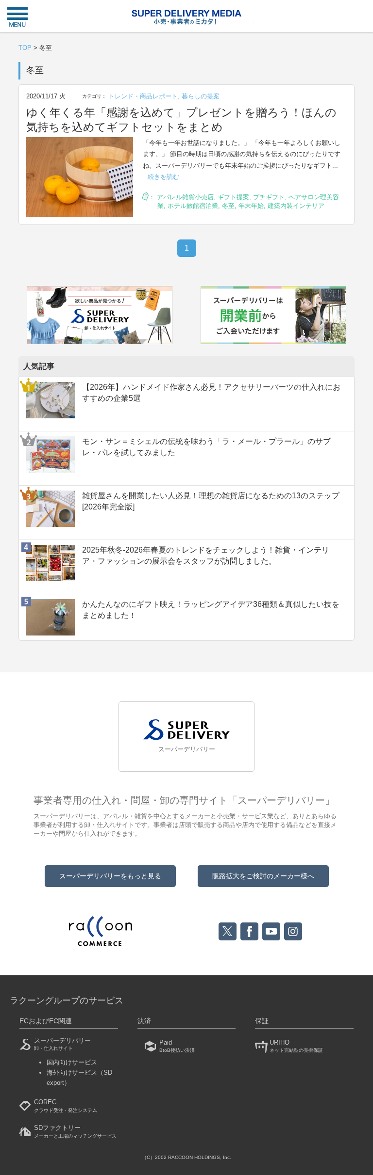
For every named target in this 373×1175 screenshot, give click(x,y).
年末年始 (251, 205)
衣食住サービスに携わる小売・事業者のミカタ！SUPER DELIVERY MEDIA (186, 17)
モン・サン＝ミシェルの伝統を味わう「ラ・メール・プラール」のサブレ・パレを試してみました (206, 446)
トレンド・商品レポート (143, 96)
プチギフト (269, 197)
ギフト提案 (233, 197)
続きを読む (163, 176)
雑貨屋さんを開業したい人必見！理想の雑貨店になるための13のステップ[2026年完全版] (210, 501)
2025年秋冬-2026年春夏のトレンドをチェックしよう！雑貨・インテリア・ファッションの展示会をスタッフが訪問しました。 (205, 555)
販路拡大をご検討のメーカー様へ (263, 876)
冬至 (228, 205)
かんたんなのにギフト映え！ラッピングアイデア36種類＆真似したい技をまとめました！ (210, 609)
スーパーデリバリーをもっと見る (110, 876)
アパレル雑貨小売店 (185, 197)
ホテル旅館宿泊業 (193, 205)
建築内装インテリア (296, 205)
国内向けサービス (72, 1062)
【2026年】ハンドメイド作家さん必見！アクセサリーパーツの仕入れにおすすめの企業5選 (211, 392)
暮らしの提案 (201, 96)
